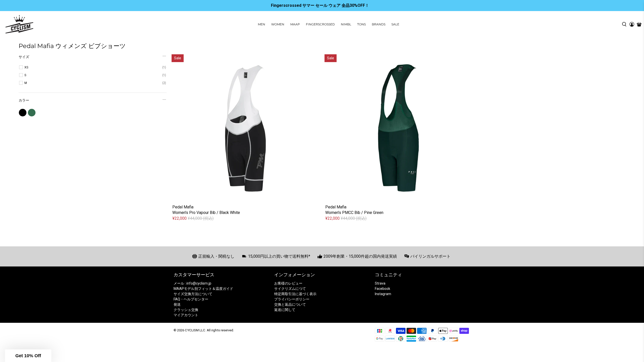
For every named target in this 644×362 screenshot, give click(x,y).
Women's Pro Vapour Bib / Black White (206, 212)
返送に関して (284, 310)
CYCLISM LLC (195, 330)
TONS (361, 24)
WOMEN (277, 24)
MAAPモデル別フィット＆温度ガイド (203, 289)
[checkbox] (95, 67)
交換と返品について (290, 304)
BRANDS (378, 24)
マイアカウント (186, 315)
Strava (380, 283)
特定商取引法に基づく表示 (295, 294)
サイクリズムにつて (290, 289)
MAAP (295, 24)
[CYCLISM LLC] (19, 24)
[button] (28, 355)
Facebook (382, 289)
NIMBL (346, 24)
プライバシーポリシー (291, 299)
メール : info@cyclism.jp (192, 283)
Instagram (383, 294)
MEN (261, 24)
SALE (395, 24)
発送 (177, 304)
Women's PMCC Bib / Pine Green (354, 212)
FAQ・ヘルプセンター (191, 299)
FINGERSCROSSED (320, 24)
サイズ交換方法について (193, 294)
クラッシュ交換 (186, 310)
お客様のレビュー (288, 283)
